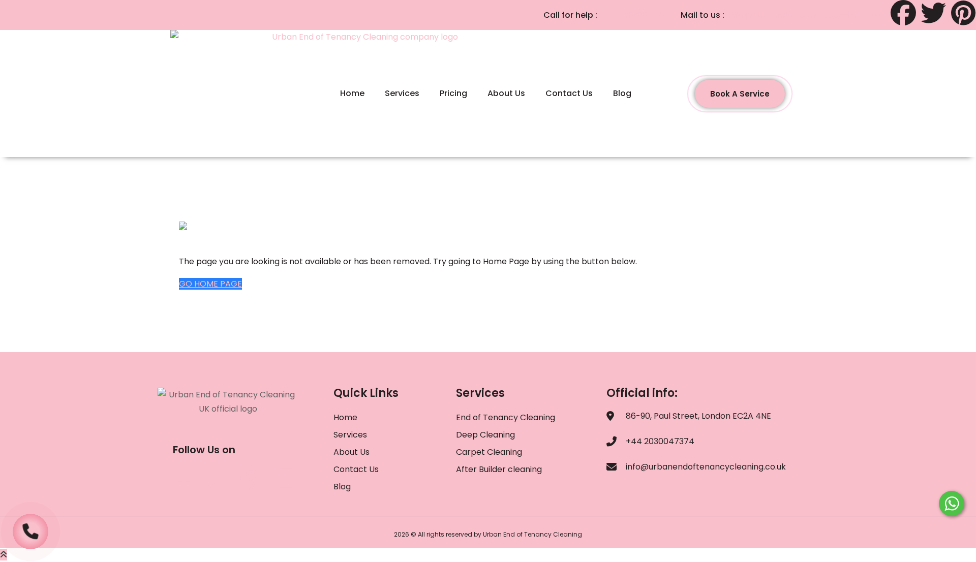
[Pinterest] (963, 12)
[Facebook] (903, 12)
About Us (506, 93)
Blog (622, 93)
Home (352, 93)
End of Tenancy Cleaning (505, 417)
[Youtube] (286, 477)
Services (402, 93)
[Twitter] (933, 12)
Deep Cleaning (485, 435)
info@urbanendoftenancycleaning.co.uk (804, 15)
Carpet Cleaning (489, 452)
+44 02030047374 (636, 15)
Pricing (453, 93)
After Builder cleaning (500, 469)
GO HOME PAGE (210, 284)
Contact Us (569, 93)
